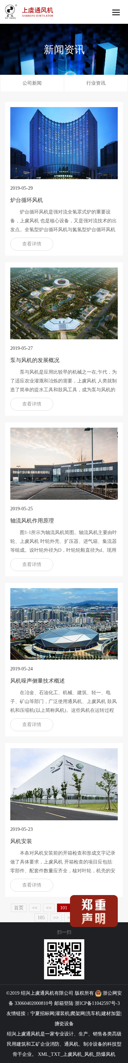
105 (41, 917)
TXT (55, 1054)
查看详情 (31, 243)
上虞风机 (72, 1054)
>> (56, 917)
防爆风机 (105, 1054)
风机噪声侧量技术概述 (37, 681)
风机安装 (21, 841)
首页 (19, 907)
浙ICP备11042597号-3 (97, 1003)
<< (35, 907)
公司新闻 (32, 83)
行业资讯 (95, 83)
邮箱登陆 (63, 1003)
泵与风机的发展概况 (34, 360)
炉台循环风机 (26, 200)
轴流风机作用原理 (32, 521)
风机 (49, 993)
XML (43, 1054)
